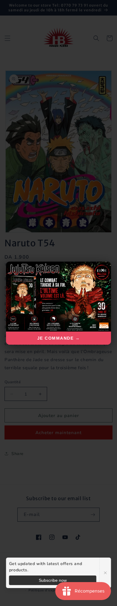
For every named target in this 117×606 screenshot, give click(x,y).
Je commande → (58, 338)
